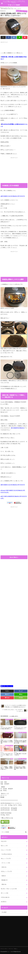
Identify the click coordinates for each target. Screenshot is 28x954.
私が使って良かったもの (7, 686)
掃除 (4, 884)
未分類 (3, 901)
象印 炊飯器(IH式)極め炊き (18, 428)
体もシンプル (6, 858)
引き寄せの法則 (7, 854)
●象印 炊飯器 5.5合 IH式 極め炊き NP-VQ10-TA (13, 196)
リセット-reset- (14, 5)
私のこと (4, 845)
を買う (7, 492)
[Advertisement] (11, 46)
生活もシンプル (6, 871)
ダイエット (6, 863)
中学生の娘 (5, 897)
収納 (4, 875)
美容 (4, 867)
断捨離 (5, 880)
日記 (3, 841)
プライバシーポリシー (4, 948)
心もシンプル (6, 850)
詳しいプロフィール (7, 818)
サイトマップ (11, 948)
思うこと (4, 893)
